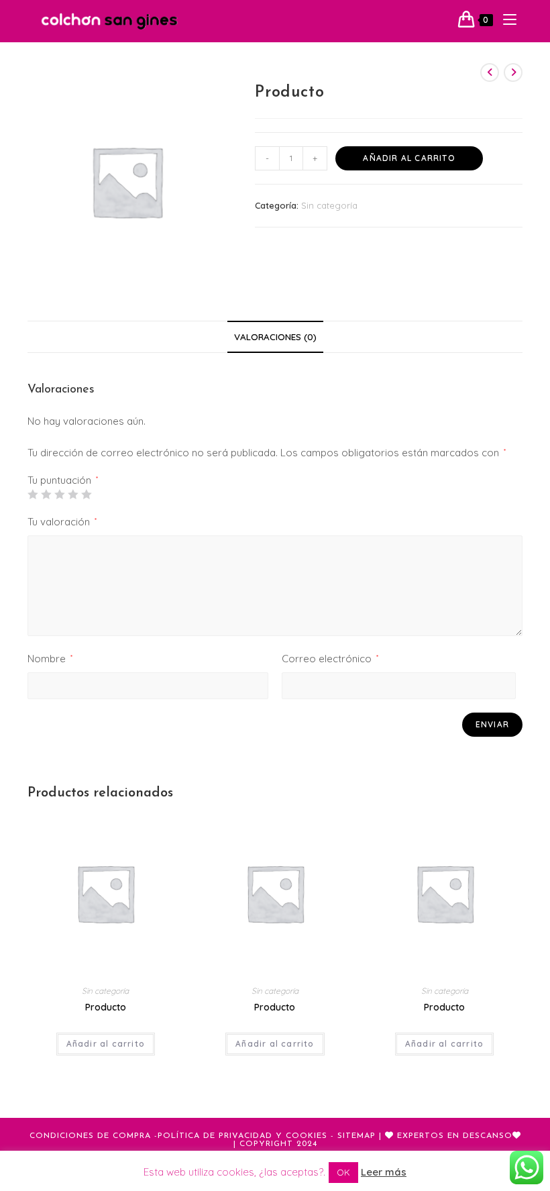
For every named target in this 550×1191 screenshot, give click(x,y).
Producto (105, 1007)
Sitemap (356, 1136)
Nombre (50, 658)
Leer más (383, 1172)
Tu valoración (62, 521)
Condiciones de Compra (90, 1136)
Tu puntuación (63, 480)
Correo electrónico (330, 658)
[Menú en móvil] (504, 20)
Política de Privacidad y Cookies (242, 1136)
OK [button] (343, 1172)
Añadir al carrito (409, 158)
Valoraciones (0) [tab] (275, 336)
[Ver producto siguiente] (513, 72)
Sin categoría (329, 205)
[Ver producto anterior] (489, 72)
